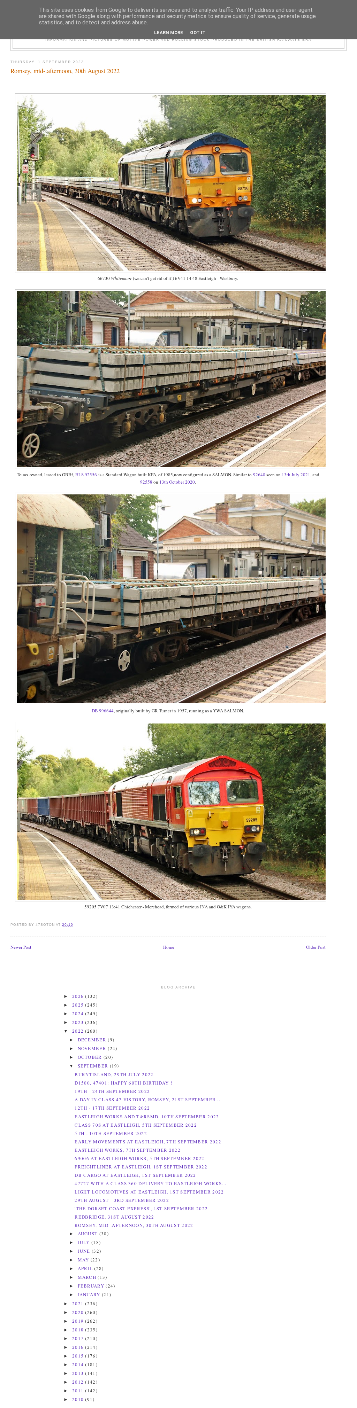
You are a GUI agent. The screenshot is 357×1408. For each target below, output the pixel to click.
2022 (78, 1031)
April (86, 1268)
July (85, 1242)
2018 (78, 1330)
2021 (78, 1303)
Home (168, 947)
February (92, 1286)
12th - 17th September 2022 (112, 1108)
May (84, 1260)
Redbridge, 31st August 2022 (114, 1217)
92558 (146, 482)
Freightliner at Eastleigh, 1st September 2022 (141, 1167)
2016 (78, 1347)
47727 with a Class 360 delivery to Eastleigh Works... (150, 1183)
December (93, 1040)
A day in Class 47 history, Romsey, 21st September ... (148, 1099)
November (93, 1048)
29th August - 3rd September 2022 (122, 1200)
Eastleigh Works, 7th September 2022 (128, 1150)
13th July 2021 (296, 474)
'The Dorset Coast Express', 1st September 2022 (141, 1208)
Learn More (168, 32)
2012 (78, 1382)
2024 (78, 1013)
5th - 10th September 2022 (111, 1133)
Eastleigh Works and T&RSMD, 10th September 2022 (147, 1116)
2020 (78, 1312)
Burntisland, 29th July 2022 (114, 1074)
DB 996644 (103, 710)
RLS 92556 (86, 474)
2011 (78, 1390)
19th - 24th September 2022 (112, 1091)
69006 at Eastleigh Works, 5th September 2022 (139, 1158)
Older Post (316, 947)
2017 (78, 1338)
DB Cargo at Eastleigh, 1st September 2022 (135, 1175)
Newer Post (20, 947)
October (91, 1057)
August (88, 1233)
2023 (78, 1022)
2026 (78, 996)
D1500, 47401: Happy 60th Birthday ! (123, 1083)
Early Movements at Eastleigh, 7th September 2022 (148, 1142)
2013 (78, 1373)
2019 (78, 1321)
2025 (78, 1005)
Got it (198, 32)
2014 (78, 1364)
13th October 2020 (177, 482)
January (90, 1294)
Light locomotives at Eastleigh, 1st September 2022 (149, 1192)
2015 (78, 1356)
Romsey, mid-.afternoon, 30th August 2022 (65, 71)
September (94, 1066)
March (88, 1277)
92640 (259, 474)
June (85, 1251)
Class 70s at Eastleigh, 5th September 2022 (136, 1125)
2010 (78, 1399)
